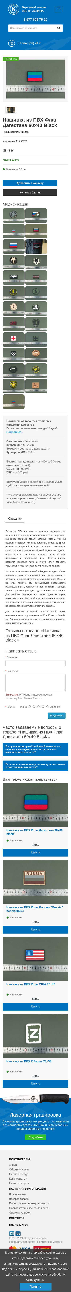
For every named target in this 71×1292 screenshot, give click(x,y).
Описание (15, 518)
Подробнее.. (14, 431)
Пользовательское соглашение (28, 1208)
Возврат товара (19, 1198)
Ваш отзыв (12, 671)
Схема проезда (18, 1174)
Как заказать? (18, 1178)
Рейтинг (11, 707)
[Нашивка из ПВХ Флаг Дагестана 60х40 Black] (35, 78)
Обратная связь (19, 1169)
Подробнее (36, 1137)
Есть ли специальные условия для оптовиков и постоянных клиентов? (35, 765)
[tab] (35, 749)
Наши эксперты (19, 1183)
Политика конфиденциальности (29, 1203)
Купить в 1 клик (30, 192)
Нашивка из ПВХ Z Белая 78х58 (28, 1061)
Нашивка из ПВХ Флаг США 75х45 (30, 984)
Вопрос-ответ (17, 1194)
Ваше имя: (12, 657)
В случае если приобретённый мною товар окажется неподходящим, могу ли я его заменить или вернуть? (33, 749)
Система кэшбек (19, 1212)
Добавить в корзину (30, 183)
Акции (13, 1164)
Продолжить (56, 715)
